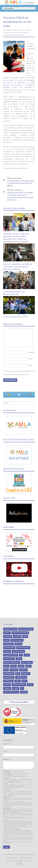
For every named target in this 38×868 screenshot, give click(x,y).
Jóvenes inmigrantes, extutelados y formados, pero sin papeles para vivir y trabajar (17, 266)
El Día (25, 168)
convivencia (7, 636)
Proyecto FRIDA (9, 35)
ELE (21, 655)
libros (17, 673)
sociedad (15, 688)
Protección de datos (19, 702)
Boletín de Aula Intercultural (20, 632)
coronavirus (17, 636)
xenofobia (19, 35)
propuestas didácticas (19, 684)
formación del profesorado (11, 662)
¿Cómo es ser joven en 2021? (15, 317)
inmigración (14, 669)
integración (23, 669)
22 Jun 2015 (17, 30)
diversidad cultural (9, 647)
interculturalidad (8, 673)
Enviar (6, 847)
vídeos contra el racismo (11, 692)
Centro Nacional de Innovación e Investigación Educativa (19, 85)
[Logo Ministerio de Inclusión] (19, 725)
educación (7, 651)
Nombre (31, 352)
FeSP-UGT (13, 858)
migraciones (25, 673)
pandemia (7, 684)
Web (30, 365)
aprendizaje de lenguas (25, 629)
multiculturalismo (21, 677)
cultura (25, 636)
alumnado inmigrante (10, 629)
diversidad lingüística (23, 647)
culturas (6, 640)
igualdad (21, 666)
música (24, 681)
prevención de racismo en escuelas (15, 33)
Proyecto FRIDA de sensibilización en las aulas (17, 22)
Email (30, 359)
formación (27, 30)
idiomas (13, 666)
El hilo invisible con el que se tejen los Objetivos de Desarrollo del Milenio (20, 183)
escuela (27, 655)
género (6, 666)
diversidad (18, 644)
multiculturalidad (9, 677)
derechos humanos (16, 640)
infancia (28, 666)
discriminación (8, 644)
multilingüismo (8, 681)
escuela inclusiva (9, 658)
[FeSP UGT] (12, 716)
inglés (6, 669)
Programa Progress (10, 102)
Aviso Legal (19, 861)
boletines (7, 632)
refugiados (7, 688)
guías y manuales (27, 662)
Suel (19, 864)
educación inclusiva (18, 651)
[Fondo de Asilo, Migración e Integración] (15, 734)
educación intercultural (10, 655)
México (18, 681)
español (19, 658)
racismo (30, 684)
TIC (22, 688)
